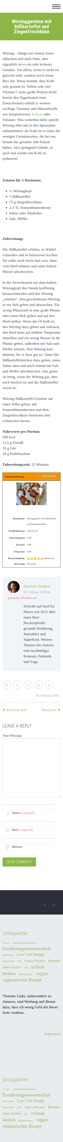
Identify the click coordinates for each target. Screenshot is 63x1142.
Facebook (17, 685)
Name (23, 813)
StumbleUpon (49, 685)
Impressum (52, 1034)
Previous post (17, 710)
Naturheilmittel (8, 961)
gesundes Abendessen (22, 598)
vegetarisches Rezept (22, 979)
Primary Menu (56, 6)
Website (17, 847)
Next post (49, 710)
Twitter (7, 685)
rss (53, 905)
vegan (42, 973)
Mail (22, 830)
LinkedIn (38, 685)
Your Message (12, 735)
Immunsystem (8, 955)
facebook (44, 905)
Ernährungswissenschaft (27, 948)
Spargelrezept (25, 974)
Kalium (37, 114)
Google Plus (28, 685)
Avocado (6, 943)
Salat (26, 967)
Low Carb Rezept (30, 954)
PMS (19, 961)
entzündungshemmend (24, 942)
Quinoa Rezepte (35, 961)
